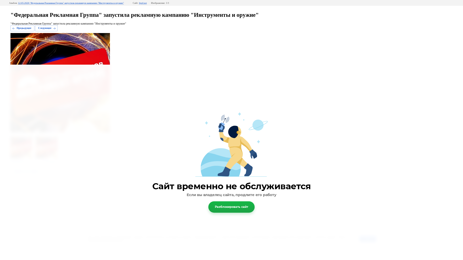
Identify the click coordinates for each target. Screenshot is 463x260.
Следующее (44, 28)
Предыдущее (24, 28)
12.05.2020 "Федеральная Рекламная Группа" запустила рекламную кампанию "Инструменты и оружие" (71, 3)
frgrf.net (143, 3)
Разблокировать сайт (231, 207)
